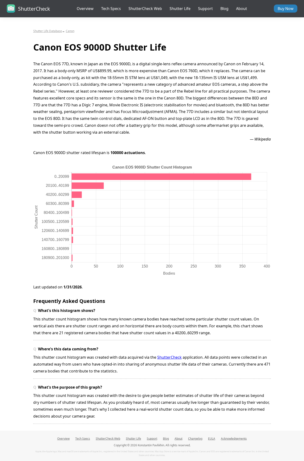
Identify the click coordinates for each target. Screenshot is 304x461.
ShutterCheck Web (145, 8)
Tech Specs (111, 8)
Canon (70, 31)
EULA (211, 439)
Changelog (195, 439)
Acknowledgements (234, 439)
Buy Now (286, 8)
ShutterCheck (169, 357)
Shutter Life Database (47, 31)
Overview (85, 8)
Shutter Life (180, 8)
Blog (224, 8)
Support (205, 8)
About (241, 8)
